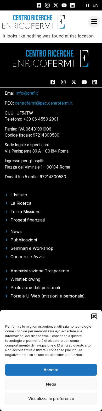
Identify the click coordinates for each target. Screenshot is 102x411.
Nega (51, 384)
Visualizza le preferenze (51, 398)
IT (88, 5)
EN (96, 5)
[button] (94, 316)
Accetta (51, 369)
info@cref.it (27, 93)
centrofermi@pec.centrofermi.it (43, 103)
